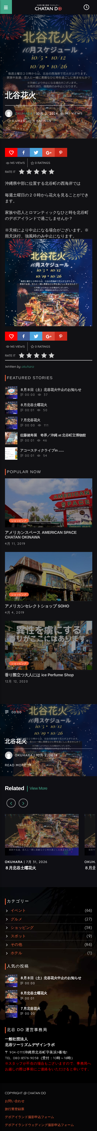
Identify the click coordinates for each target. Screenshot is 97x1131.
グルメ (16, 919)
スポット (18, 936)
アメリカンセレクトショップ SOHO (37, 606)
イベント (18, 910)
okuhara (24, 113)
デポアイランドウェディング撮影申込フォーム (39, 1125)
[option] (42, 847)
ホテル (16, 952)
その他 (16, 944)
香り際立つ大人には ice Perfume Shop (39, 675)
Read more (16, 765)
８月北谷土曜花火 (20, 868)
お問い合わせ (15, 1101)
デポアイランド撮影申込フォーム (29, 1117)
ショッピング (18, 520)
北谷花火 (16, 741)
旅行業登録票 (14, 1109)
